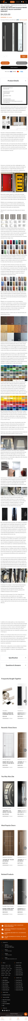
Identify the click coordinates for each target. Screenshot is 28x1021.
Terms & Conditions (6, 1003)
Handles (5, 710)
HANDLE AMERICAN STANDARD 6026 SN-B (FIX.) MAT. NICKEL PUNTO (8, 713)
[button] (25, 24)
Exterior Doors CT (6, 987)
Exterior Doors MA (19, 987)
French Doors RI (19, 980)
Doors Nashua (5, 984)
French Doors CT (19, 982)
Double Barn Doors (8, 906)
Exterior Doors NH (19, 989)
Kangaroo (16, 1013)
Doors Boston (5, 980)
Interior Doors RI (19, 969)
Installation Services (6, 994)
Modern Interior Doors (7, 857)
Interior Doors (18, 965)
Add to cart (24, 56)
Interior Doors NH (19, 974)
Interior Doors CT (19, 970)
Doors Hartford (5, 986)
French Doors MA (19, 984)
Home (2, 5)
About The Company (6, 999)
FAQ (3, 1005)
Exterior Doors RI (6, 989)
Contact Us (5, 1001)
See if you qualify (23, 19)
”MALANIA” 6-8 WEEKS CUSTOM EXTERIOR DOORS (7, 811)
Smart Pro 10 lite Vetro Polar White (8, 762)
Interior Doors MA (19, 972)
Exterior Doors (7, 5)
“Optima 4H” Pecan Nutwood (8, 860)
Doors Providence (6, 982)
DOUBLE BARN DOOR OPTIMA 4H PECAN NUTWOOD (8, 909)
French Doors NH (19, 986)
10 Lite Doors (6, 759)
